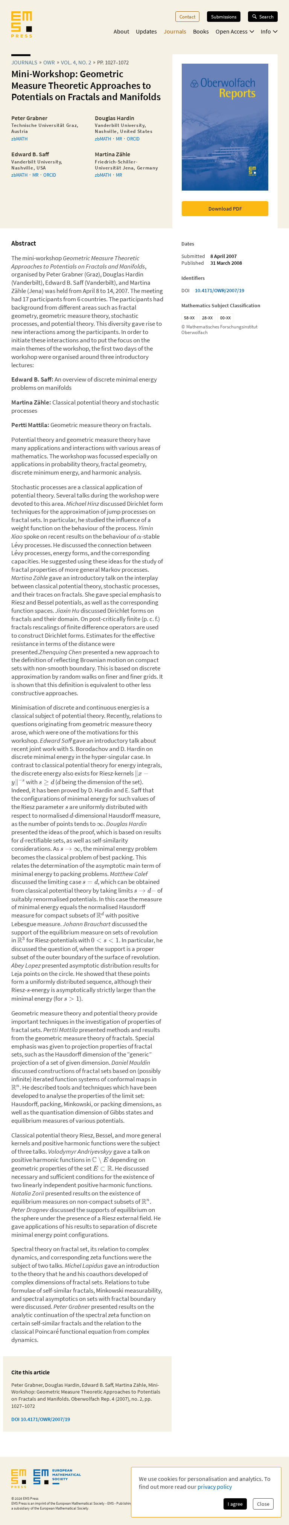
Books (201, 31)
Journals (175, 31)
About (121, 31)
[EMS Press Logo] (21, 25)
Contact (187, 17)
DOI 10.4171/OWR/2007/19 (40, 1419)
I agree (235, 1504)
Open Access (232, 31)
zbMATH (19, 139)
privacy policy (215, 1486)
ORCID (133, 139)
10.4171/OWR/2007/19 (219, 290)
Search (266, 17)
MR (119, 139)
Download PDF (225, 208)
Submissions (223, 17)
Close (263, 1504)
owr (49, 62)
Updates (146, 31)
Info (266, 31)
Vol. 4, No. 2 (76, 62)
